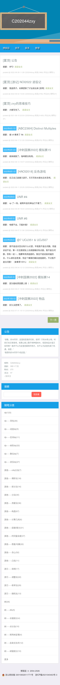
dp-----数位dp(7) (11, 453)
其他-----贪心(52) (11, 552)
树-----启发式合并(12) (13, 642)
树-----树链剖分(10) (12, 651)
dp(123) (7, 412)
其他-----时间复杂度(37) (14, 535)
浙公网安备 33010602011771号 (19, 674)
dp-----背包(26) (11, 420)
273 (11, 369)
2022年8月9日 (9, 197)
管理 (37, 48)
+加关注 (7, 376)
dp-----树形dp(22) (12, 445)
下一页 (53, 319)
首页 (17, 48)
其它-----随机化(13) (12, 593)
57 (11, 372)
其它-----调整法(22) (12, 577)
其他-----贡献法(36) (12, 503)
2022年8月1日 (9, 277)
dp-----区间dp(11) (12, 437)
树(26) (7, 601)
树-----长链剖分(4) (12, 618)
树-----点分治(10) (11, 626)
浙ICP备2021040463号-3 (46, 674)
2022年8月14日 (10, 150)
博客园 (6, 48)
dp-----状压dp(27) (12, 461)
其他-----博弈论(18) (12, 478)
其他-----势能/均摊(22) (14, 544)
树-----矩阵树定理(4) (13, 634)
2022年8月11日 (10, 171)
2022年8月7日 (9, 218)
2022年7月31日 (10, 298)
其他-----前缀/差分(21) (14, 527)
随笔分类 (9, 405)
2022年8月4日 (9, 240)
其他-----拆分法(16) (12, 486)
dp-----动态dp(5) (11, 429)
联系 (27, 48)
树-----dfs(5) (9, 609)
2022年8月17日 (10, 128)
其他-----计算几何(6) (13, 519)
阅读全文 (18, 66)
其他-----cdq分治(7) (12, 470)
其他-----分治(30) (11, 494)
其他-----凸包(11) (11, 560)
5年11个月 (14, 366)
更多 (6, 659)
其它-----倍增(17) (11, 568)
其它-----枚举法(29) (12, 585)
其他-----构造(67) (11, 511)
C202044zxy (23, 21)
